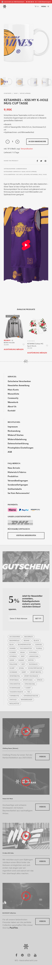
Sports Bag (28, 680)
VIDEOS (42, 757)
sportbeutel (14, 676)
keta (21, 174)
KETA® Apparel (25, 93)
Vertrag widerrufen (26, 535)
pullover (13, 664)
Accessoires (14, 637)
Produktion (13, 477)
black (36, 640)
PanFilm (14, 928)
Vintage (13, 700)
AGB (10, 452)
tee (28, 692)
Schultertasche (35, 668)
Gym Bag (33, 652)
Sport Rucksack (31, 676)
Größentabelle (15, 489)
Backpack (28, 637)
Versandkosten (27, 149)
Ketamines (34, 174)
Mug (40, 174)
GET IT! (38, 619)
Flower (12, 652)
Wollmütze (14, 704)
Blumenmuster (24, 644)
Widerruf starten (15, 435)
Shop (16, 93)
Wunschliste (13, 394)
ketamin (26, 174)
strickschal (30, 684)
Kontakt (11, 411)
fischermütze (26, 648)
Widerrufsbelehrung (17, 440)
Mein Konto (13, 390)
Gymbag (13, 656)
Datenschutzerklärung (18, 444)
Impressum (13, 427)
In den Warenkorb (37, 141)
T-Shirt (28, 688)
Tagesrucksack (16, 692)
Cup (17, 174)
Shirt (24, 672)
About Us (12, 407)
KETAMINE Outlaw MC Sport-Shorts (35, 345)
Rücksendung (14, 431)
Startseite (7, 93)
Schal (21, 668)
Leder (11, 660)
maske (21, 660)
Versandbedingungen (18, 481)
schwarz (13, 672)
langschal (33, 656)
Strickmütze (14, 684)
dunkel (12, 648)
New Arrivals (14, 468)
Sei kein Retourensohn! (19, 493)
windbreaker (26, 700)
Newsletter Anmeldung (18, 386)
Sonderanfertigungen (18, 485)
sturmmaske (14, 688)
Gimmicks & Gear (19, 171)
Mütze (31, 660)
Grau (22, 652)
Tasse (45, 174)
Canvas (38, 644)
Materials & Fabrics (17, 472)
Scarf (12, 668)
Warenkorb (13, 402)
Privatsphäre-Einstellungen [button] (20, 448)
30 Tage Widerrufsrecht (10, 2)
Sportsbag (14, 680)
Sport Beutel (35, 672)
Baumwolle (14, 640)
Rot (23, 664)
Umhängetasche (31, 696)
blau (11, 644)
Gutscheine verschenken (19, 381)
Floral (39, 648)
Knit (23, 656)
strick (39, 680)
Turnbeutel (14, 696)
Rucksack (33, 664)
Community (13, 398)
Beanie (26, 640)
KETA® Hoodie (9, 342)
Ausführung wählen (13, 349)
